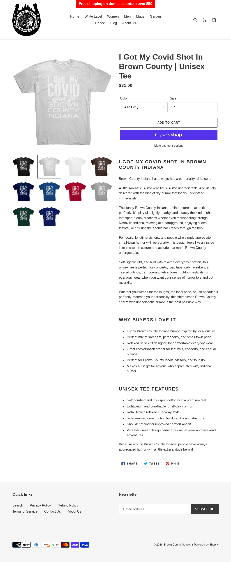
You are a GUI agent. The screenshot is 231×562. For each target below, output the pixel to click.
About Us (74, 511)
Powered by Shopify (206, 544)
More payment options (168, 145)
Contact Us (52, 511)
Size (173, 98)
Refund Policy (68, 505)
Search (17, 505)
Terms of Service (24, 511)
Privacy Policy (40, 505)
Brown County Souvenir (178, 544)
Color (124, 98)
